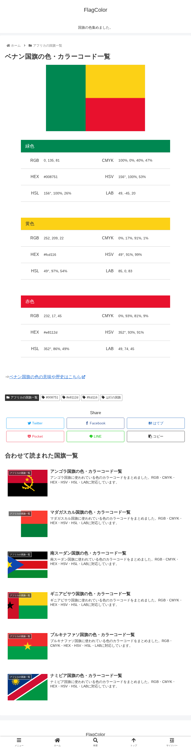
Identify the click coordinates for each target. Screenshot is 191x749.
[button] (176, 532)
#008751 (52, 397)
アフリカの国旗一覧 (24, 397)
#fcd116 (92, 397)
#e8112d (72, 397)
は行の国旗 (113, 397)
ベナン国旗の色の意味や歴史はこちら (45, 376)
